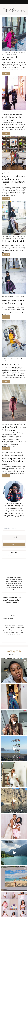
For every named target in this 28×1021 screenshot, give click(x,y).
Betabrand (7, 452)
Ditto (21, 452)
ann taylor (4, 358)
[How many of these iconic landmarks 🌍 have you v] (14, 748)
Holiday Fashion (20, 296)
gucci (21, 423)
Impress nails (16, 454)
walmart (23, 52)
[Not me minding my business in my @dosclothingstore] (14, 696)
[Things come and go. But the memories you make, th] (14, 800)
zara (23, 424)
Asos (3, 236)
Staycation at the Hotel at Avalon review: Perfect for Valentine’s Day (14, 180)
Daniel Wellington (15, 452)
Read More (6, 73)
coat (3, 52)
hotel (3, 172)
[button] (14, 2)
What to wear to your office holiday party (13, 302)
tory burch (17, 297)
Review (6, 172)
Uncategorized (12, 238)
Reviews (11, 172)
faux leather (17, 52)
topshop (6, 238)
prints (10, 236)
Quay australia (19, 236)
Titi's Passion (14, 9)
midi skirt (11, 297)
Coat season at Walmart (9, 58)
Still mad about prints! (14, 241)
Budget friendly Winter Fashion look (14, 428)
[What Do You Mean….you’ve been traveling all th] (14, 670)
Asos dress (13, 358)
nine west (15, 360)
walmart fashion (6, 54)
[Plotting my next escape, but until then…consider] (14, 878)
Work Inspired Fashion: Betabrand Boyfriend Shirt (14, 461)
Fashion (6, 52)
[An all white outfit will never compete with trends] (14, 774)
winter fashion (14, 54)
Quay (14, 236)
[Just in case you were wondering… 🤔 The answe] (14, 852)
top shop (7, 424)
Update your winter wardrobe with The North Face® (12, 117)
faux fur (11, 52)
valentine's (16, 172)
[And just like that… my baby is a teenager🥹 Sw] (14, 904)
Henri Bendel (9, 360)
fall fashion (7, 111)
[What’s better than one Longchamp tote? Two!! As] (14, 722)
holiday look (5, 297)
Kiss (21, 454)
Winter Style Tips (11, 364)
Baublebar (19, 358)
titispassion (16, 654)
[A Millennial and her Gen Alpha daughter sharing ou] (14, 826)
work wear (20, 455)
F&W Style (12, 423)
